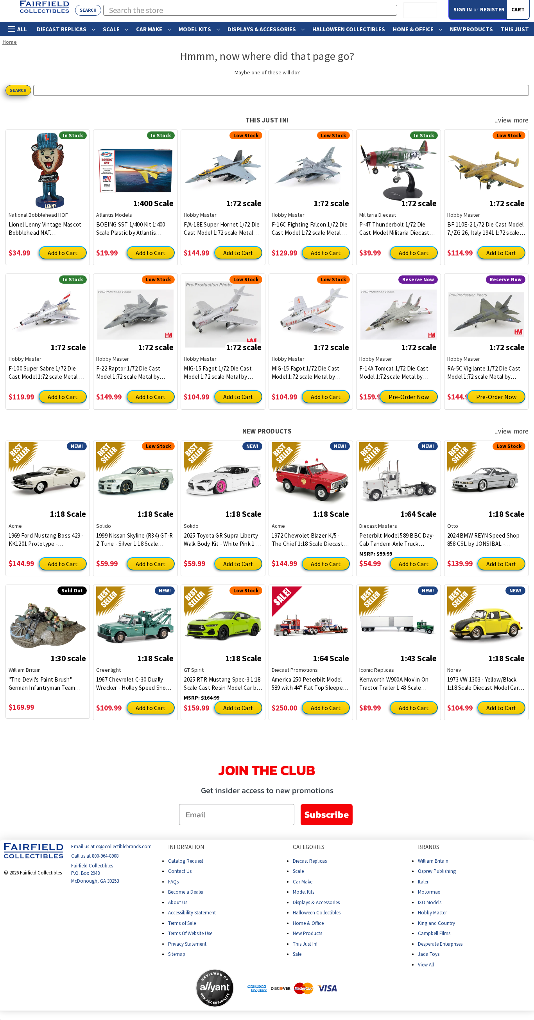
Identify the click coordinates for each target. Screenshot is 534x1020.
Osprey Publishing (437, 871)
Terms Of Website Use (190, 933)
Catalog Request (185, 861)
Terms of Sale (182, 923)
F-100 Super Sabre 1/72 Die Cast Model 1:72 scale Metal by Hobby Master (47, 373)
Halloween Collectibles (348, 29)
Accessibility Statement (192, 912)
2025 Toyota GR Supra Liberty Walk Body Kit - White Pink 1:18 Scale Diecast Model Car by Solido (223, 540)
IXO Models (429, 902)
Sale (297, 954)
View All (426, 964)
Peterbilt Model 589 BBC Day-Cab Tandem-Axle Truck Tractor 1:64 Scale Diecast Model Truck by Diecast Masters (396, 540)
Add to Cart (63, 253)
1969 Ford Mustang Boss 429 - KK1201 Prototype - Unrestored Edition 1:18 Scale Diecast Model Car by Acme (46, 540)
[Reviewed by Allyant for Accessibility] (215, 988)
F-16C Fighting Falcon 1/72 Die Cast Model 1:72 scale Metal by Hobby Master (310, 229)
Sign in (462, 9)
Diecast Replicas (62, 29)
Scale (112, 29)
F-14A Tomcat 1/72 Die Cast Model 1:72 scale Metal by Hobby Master (393, 373)
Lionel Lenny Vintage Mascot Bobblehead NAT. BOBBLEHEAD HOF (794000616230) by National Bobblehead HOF (45, 229)
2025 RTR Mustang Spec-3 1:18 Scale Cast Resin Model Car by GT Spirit (222, 684)
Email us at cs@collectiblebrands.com (111, 846)
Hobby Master (432, 912)
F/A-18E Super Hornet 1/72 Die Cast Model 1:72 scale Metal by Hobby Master (222, 229)
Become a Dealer (186, 892)
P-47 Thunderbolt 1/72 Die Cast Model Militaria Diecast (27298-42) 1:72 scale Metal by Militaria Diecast (396, 229)
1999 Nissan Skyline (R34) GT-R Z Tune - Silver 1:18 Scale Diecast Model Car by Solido (134, 540)
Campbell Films (434, 933)
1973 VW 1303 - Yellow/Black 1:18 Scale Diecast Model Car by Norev (483, 684)
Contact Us (180, 871)
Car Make (149, 29)
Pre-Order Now (409, 397)
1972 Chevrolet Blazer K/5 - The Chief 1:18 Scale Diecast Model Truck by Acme (307, 540)
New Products (471, 29)
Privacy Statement (187, 944)
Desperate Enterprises (440, 944)
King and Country (436, 923)
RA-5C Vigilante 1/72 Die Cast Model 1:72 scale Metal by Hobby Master (483, 373)
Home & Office (414, 29)
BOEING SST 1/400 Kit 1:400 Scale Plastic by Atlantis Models (130, 229)
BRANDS (428, 847)
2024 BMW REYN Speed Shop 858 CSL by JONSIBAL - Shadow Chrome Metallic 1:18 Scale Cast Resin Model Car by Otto (485, 540)
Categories (308, 847)
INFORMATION (186, 847)
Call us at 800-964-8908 (94, 856)
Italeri (424, 881)
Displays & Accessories (262, 29)
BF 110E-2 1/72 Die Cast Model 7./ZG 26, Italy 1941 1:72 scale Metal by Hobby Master (485, 229)
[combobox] (250, 10)
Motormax (429, 892)
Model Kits (195, 29)
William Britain (433, 861)
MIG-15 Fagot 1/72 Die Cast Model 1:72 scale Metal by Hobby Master (218, 373)
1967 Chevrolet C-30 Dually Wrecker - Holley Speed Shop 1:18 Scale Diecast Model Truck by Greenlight (135, 684)
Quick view (47, 165)
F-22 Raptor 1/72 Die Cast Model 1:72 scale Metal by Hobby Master (128, 373)
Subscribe (327, 814)
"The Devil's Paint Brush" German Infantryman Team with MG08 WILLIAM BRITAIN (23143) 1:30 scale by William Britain (45, 684)
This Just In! (305, 944)
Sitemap (176, 954)
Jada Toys (428, 954)
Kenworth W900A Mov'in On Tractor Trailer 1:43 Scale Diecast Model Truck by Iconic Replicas (396, 684)
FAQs (173, 881)
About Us (177, 902)
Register (492, 9)
